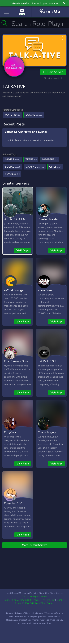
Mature (12, 115)
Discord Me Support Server (34, 596)
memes (12, 159)
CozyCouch (11, 432)
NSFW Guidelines (31, 603)
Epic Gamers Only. (16, 361)
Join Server (55, 72)
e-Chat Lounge (14, 290)
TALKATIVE (14, 87)
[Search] (4, 22)
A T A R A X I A (14, 219)
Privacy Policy (48, 599)
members (50, 159)
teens (31, 159)
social (13, 167)
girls (55, 167)
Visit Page (22, 250)
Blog (43, 603)
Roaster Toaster (48, 219)
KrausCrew (45, 290)
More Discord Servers (34, 545)
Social (34, 115)
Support (51, 603)
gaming (35, 167)
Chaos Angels (47, 432)
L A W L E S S (47, 361)
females (12, 174)
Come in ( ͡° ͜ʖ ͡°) (13, 503)
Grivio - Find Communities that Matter (22, 599)
